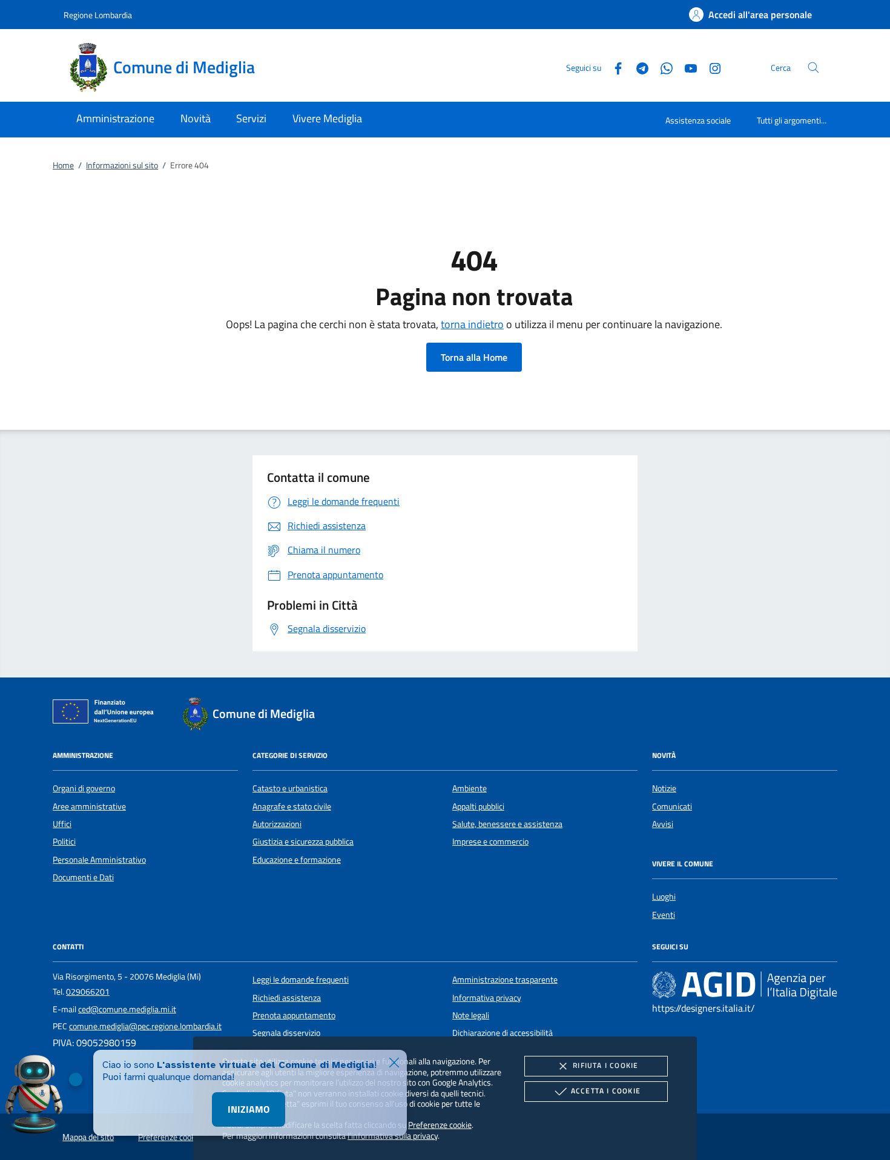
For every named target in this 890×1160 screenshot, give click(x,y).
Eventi (663, 914)
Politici (64, 841)
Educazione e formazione (296, 859)
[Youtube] (686, 67)
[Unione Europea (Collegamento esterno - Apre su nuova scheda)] (106, 714)
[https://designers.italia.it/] (744, 985)
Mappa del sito (88, 1137)
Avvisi (662, 824)
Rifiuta (605, 1065)
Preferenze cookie (440, 1124)
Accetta (606, 1090)
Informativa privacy (486, 997)
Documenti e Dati (83, 877)
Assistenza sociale (698, 120)
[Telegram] (637, 67)
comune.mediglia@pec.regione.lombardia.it (145, 1026)
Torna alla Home (474, 357)
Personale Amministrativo (99, 859)
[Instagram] (710, 67)
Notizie (664, 788)
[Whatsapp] (662, 67)
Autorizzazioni (277, 824)
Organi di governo (84, 788)
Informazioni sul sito (122, 165)
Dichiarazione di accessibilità (502, 1033)
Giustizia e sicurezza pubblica (303, 841)
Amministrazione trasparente (505, 979)
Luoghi (664, 896)
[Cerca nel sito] (813, 67)
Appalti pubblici (478, 806)
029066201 (88, 991)
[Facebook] (613, 67)
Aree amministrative (89, 806)
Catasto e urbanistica (290, 788)
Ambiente (469, 788)
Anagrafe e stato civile (291, 806)
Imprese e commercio (490, 841)
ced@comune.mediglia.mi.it (127, 1009)
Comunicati (672, 806)
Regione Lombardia (98, 14)
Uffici (62, 824)
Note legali (470, 1015)
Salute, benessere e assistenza (507, 824)
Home (63, 165)
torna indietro (472, 324)
